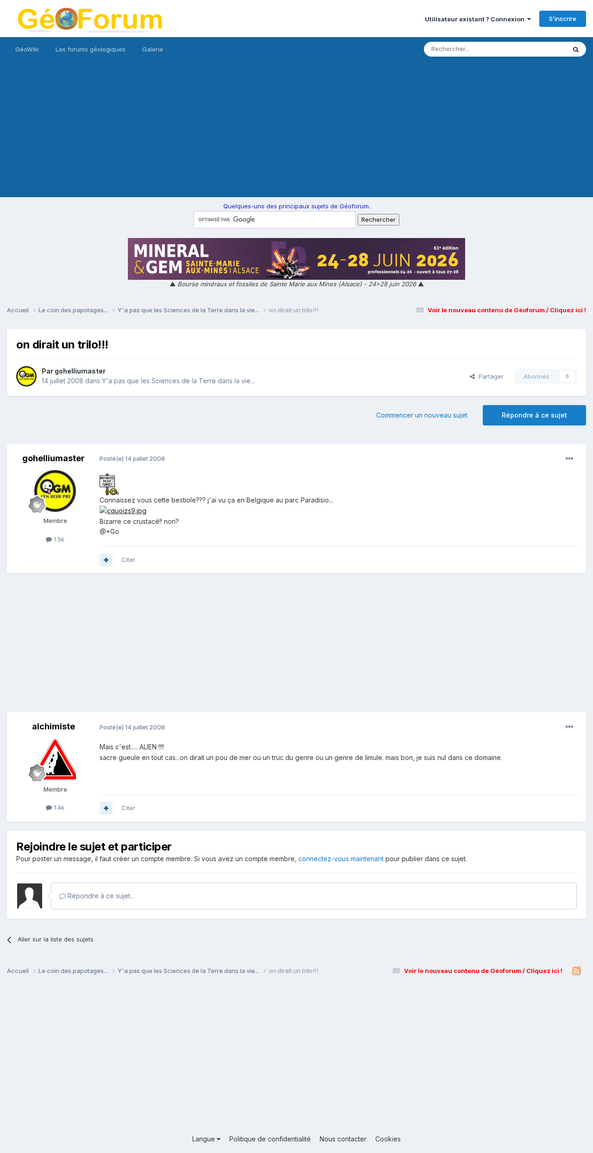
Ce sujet (541, 48)
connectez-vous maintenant (341, 859)
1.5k (58, 539)
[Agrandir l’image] (109, 484)
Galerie (152, 49)
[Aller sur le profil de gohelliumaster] (26, 376)
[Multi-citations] (106, 560)
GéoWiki (27, 49)
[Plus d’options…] (569, 458)
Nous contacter (343, 1139)
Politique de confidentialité (270, 1139)
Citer (128, 559)
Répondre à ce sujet (534, 415)
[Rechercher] (576, 49)
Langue (204, 1139)
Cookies (388, 1139)
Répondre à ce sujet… (100, 896)
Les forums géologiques (91, 49)
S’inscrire (562, 18)
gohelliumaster (80, 371)
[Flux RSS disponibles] (576, 971)
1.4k (58, 807)
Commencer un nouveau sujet (421, 415)
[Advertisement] (296, 132)
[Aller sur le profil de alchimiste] (55, 759)
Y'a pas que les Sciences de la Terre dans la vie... (178, 381)
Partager (489, 376)
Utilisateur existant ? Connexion (476, 19)
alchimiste (53, 726)
